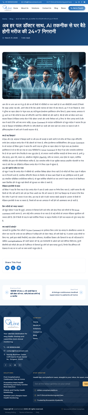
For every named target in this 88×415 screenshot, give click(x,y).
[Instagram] (79, 2)
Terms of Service (26, 412)
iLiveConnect (18, 409)
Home (15, 8)
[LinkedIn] (76, 2)
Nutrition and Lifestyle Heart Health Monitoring (15, 397)
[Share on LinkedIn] (19, 268)
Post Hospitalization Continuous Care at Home (14, 378)
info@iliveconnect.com (32, 2)
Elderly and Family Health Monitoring (14, 391)
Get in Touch (78, 8)
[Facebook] (81, 2)
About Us (24, 8)
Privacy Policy (10, 412)
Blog (56, 8)
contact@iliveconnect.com (17, 351)
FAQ (37, 412)
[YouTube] (84, 2)
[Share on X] (13, 268)
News (63, 8)
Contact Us (46, 8)
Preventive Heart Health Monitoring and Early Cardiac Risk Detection (16, 385)
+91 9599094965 (11, 2)
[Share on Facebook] (7, 268)
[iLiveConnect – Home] (7, 8)
